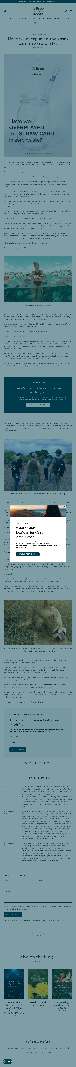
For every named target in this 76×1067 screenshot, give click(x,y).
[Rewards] (7, 1061)
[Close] (64, 507)
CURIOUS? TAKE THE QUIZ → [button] (28, 554)
